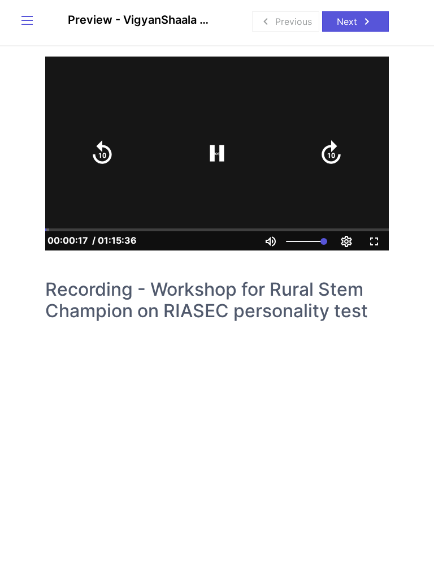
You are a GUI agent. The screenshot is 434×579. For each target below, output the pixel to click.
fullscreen (374, 241)
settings (346, 241)
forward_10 (331, 153)
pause (217, 153)
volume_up (270, 241)
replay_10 (102, 153)
